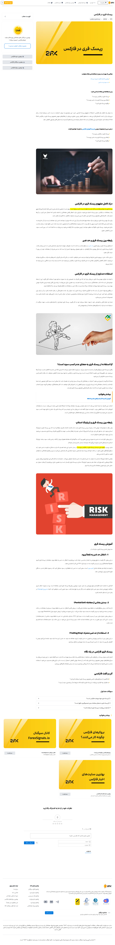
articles (105, 19)
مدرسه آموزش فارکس (88, 129)
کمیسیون (90, 568)
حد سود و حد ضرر (103, 82)
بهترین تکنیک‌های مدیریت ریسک (99, 79)
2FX (111, 19)
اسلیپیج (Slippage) (42, 589)
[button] (5, 16)
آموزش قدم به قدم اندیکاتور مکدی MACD (99, 399)
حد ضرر (91, 246)
